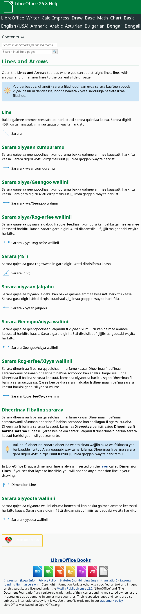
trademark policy (111, 601)
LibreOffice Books (70, 560)
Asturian (73, 26)
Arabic (56, 26)
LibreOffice (12, 18)
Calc (46, 18)
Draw (77, 18)
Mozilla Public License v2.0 (74, 588)
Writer (32, 18)
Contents (10, 37)
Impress (60, 18)
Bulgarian (95, 26)
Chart (116, 18)
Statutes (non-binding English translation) (88, 580)
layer (104, 466)
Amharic (39, 26)
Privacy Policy (48, 580)
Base (90, 18)
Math (102, 18)
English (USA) (14, 26)
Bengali (114, 26)
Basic (129, 18)
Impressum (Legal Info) (19, 580)
